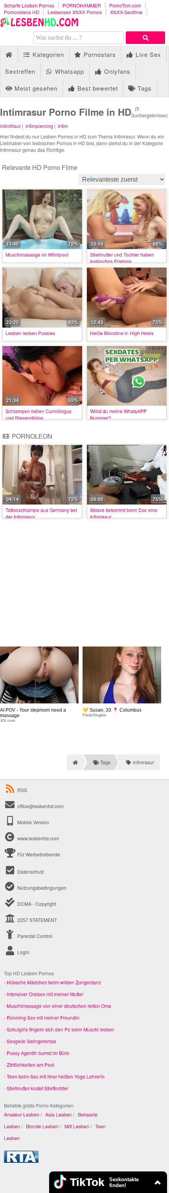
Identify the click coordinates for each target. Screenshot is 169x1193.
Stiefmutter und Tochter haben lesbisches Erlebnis (122, 257)
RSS (22, 790)
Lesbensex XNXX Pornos (75, 12)
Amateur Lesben (21, 1114)
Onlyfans (116, 71)
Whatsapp (68, 71)
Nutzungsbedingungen (41, 887)
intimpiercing (39, 125)
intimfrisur (10, 125)
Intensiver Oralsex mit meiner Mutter (45, 994)
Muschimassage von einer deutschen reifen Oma (59, 1005)
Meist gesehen (35, 88)
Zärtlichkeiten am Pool (30, 1064)
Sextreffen (20, 71)
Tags (144, 88)
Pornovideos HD (21, 12)
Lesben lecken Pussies (30, 333)
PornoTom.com (125, 5)
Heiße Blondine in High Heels (122, 333)
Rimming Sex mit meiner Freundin (43, 1017)
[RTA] (21, 1160)
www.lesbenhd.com (38, 838)
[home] (74, 762)
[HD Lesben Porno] (39, 25)
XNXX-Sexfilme (126, 12)
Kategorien (47, 54)
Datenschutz (30, 871)
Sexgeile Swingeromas (31, 1041)
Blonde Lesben (42, 1126)
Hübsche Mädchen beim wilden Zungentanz (54, 982)
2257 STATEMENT (36, 919)
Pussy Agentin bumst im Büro (38, 1052)
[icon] (8, 54)
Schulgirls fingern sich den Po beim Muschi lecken (60, 1029)
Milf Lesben (76, 1126)
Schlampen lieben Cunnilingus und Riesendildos (39, 414)
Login (22, 952)
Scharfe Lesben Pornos (29, 5)
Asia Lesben (58, 1114)
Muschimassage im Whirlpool (37, 254)
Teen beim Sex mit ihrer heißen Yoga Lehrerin (56, 1076)
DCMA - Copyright (36, 903)
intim (63, 125)
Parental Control (34, 936)
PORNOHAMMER (81, 5)
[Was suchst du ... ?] (145, 37)
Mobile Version (32, 822)
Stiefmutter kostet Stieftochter (37, 1088)
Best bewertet (96, 88)
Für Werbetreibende (38, 854)
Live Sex (147, 54)
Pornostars (99, 54)
